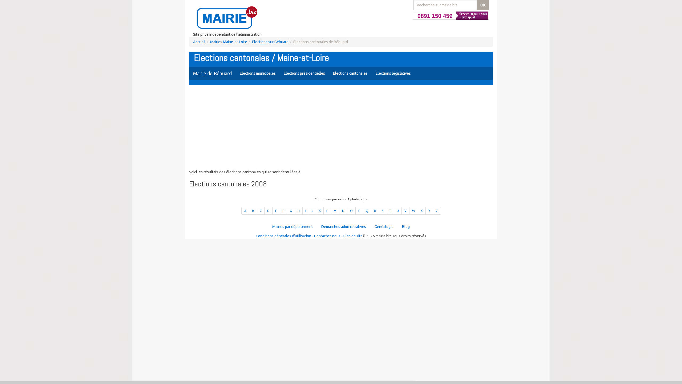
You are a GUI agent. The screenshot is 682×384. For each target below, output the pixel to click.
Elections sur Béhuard (270, 42)
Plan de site (353, 236)
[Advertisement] (341, 128)
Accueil (199, 42)
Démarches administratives (343, 227)
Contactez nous (327, 236)
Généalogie (384, 227)
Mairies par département (292, 227)
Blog (406, 227)
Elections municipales (258, 73)
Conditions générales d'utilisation (283, 236)
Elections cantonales (350, 73)
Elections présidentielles (304, 73)
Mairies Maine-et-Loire (228, 42)
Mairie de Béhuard (212, 73)
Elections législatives (393, 73)
